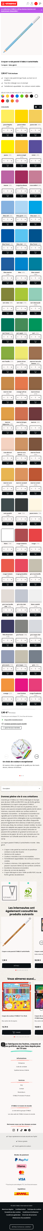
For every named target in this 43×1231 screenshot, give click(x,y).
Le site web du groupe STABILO (21, 1110)
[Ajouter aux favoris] (30, 918)
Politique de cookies (34, 1209)
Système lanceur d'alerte (21, 1070)
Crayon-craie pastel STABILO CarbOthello (16, 951)
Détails (16, 966)
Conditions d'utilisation (30, 1212)
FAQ (21, 1085)
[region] (21, 34)
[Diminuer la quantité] (4, 130)
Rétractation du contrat (21, 1227)
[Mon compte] (32, 3)
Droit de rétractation (29, 1215)
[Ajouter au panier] (7, 135)
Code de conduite (21, 1067)
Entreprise (21, 1063)
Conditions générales (13, 1215)
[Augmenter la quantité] (11, 130)
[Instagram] (13, 1130)
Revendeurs (21, 1092)
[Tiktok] (21, 1130)
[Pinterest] (29, 1130)
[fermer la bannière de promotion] (41, 10)
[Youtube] (25, 1130)
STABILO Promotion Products (21, 1096)
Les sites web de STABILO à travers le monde (21, 1114)
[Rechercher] (27, 3)
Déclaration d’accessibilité (21, 1218)
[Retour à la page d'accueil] (11, 4)
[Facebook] (17, 1130)
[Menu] (40, 3)
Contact (21, 1088)
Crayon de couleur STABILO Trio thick (14, 1016)
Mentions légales (7, 1209)
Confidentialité (20, 1209)
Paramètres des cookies (13, 1212)
